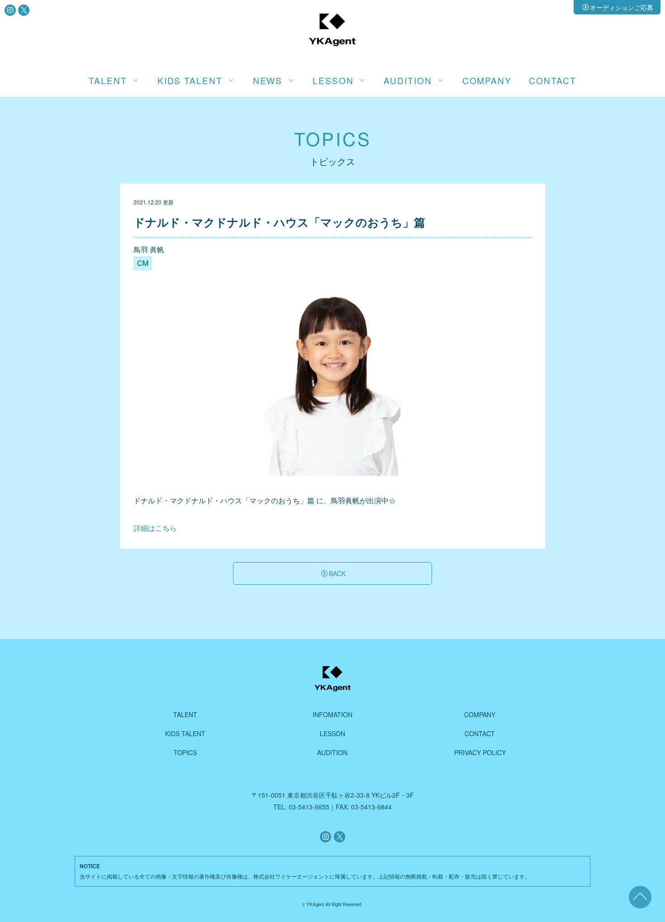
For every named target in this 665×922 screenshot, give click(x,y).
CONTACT (552, 80)
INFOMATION (332, 714)
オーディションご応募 (621, 7)
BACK (337, 573)
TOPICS (185, 752)
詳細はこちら (155, 528)
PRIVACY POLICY (480, 752)
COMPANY (487, 80)
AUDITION (332, 752)
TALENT (185, 714)
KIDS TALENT (185, 733)
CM (142, 263)
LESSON (332, 733)
